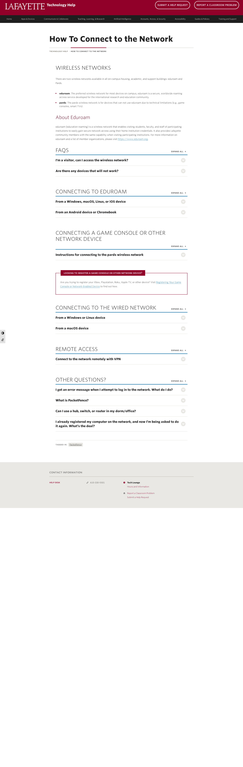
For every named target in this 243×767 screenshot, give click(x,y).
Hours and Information (138, 486)
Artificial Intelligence (122, 19)
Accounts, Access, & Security (153, 19)
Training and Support (227, 19)
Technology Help (58, 51)
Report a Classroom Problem (217, 4)
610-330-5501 (97, 482)
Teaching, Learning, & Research (91, 19)
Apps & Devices (28, 19)
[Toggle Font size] (2, 339)
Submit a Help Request (172, 4)
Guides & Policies (202, 19)
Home (9, 19)
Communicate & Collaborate (56, 19)
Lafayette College (25, 6)
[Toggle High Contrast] (2, 333)
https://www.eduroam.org (133, 139)
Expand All (177, 151)
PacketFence (76, 444)
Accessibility (180, 19)
